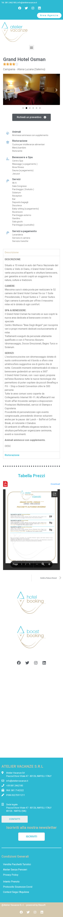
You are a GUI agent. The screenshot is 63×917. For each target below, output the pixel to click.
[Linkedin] (39, 8)
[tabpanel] (31, 354)
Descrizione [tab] (12, 252)
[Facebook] (19, 8)
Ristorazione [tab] (12, 455)
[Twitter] (26, 8)
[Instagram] (32, 8)
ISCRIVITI (31, 836)
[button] (49, 15)
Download (55, 484)
